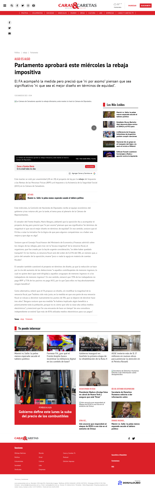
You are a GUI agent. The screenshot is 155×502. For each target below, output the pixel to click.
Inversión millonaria (119, 347)
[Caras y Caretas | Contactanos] (138, 438)
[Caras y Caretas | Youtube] (33, 5)
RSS (113, 466)
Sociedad (50, 13)
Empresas (110, 13)
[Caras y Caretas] (26, 440)
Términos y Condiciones (21, 479)
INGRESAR (132, 5)
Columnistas (37, 13)
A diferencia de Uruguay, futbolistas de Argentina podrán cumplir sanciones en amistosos (127, 135)
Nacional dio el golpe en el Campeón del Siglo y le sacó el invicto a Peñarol (126, 144)
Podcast (65, 457)
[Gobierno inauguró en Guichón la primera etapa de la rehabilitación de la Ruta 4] (93, 350)
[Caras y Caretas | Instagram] (28, 5)
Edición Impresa (68, 461)
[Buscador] (12, 5)
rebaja (22, 319)
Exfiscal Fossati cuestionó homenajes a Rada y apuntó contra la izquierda (127, 154)
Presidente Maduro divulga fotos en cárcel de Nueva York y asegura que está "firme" (93, 394)
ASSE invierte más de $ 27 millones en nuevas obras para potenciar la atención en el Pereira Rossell (126, 357)
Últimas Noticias (20, 453)
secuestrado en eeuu (87, 388)
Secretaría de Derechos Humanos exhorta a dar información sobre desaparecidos (122, 396)
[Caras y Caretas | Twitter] (23, 5)
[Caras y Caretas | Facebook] (17, 5)
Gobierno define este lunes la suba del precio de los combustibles (45, 413)
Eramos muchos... (21, 347)
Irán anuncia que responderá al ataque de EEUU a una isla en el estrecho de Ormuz (93, 426)
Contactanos (115, 460)
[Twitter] (9, 28)
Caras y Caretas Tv (126, 13)
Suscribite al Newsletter (119, 455)
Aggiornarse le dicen (55, 347)
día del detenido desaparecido (123, 388)
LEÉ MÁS (30, 194)
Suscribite (90, 166)
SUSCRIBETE (145, 5)
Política (24, 13)
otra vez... (83, 420)
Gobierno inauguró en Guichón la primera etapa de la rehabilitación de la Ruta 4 (93, 356)
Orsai (82, 13)
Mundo (73, 13)
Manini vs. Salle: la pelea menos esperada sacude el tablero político (56, 197)
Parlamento (29, 319)
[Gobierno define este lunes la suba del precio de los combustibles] (45, 387)
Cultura (91, 13)
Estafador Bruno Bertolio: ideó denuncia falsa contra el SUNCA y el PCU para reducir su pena (127, 125)
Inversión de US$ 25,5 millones (90, 347)
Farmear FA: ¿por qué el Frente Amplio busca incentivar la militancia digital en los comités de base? (61, 357)
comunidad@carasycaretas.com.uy (31, 485)
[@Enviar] (9, 33)
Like (100, 13)
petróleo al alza (45, 407)
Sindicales (62, 13)
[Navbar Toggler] (6, 5)
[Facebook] (9, 22)
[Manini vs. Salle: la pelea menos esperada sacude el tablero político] (20, 198)
